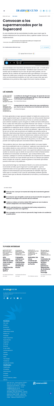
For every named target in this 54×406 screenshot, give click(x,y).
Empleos (5, 373)
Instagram (7, 298)
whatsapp (21, 298)
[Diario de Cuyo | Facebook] (40, 10)
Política (5, 325)
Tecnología (6, 359)
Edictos (5, 380)
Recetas (5, 346)
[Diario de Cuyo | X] (46, 10)
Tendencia (6, 361)
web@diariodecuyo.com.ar (13, 387)
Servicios (5, 375)
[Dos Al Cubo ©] (40, 384)
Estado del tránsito (8, 363)
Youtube (17, 298)
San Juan (15, 16)
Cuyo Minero (6, 329)
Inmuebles (6, 369)
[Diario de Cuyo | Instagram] (43, 10)
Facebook (4, 298)
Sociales (5, 354)
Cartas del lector (8, 350)
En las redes (6, 348)
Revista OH (6, 333)
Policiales (5, 335)
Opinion (5, 352)
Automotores (7, 371)
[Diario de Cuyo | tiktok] (49, 10)
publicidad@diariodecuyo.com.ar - (16, 390)
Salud (4, 356)
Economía (6, 327)
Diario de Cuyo (6, 16)
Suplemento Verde (8, 331)
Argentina (6, 342)
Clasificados (6, 367)
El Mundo (5, 344)
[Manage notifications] (51, 393)
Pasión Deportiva (8, 338)
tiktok (11, 298)
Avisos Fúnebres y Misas (9, 377)
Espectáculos (7, 340)
